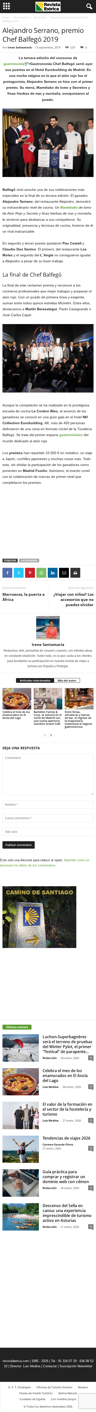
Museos (83, 1387)
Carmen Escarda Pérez (58, 1144)
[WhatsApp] (41, 573)
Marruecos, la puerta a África (23, 597)
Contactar (50, 1366)
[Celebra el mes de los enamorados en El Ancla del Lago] (16, 698)
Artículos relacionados (35, 680)
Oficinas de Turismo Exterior (54, 1387)
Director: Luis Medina (25, 1366)
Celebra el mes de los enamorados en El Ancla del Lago (16, 715)
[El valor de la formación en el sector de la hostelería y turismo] (20, 1115)
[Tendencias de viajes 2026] (20, 1149)
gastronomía (14, 64)
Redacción (50, 1058)
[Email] (64, 573)
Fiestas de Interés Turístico (36, 1393)
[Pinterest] (30, 573)
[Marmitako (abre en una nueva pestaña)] (59, 207)
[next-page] (50, 735)
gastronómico (71, 435)
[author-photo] (48, 628)
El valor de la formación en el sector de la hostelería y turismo (67, 1109)
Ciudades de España (32, 1399)
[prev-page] (45, 735)
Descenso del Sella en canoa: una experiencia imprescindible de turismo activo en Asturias (67, 1213)
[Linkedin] (53, 573)
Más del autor (67, 680)
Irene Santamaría (20, 47)
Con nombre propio (63, 1399)
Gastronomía (21, 17)
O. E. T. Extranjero (19, 1387)
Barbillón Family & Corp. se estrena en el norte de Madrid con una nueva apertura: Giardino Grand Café (48, 718)
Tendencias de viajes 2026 (66, 1138)
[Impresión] (75, 573)
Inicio (5, 17)
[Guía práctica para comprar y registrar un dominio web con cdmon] (20, 1183)
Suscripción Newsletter (76, 1366)
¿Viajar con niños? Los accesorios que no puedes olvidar (73, 599)
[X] (19, 573)
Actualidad (39, 17)
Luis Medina (51, 1087)
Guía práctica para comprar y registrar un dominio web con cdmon (66, 1176)
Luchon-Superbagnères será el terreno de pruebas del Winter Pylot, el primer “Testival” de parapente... (67, 1044)
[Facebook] (7, 573)
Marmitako (69, 207)
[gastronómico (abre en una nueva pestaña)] (58, 435)
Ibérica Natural (67, 1393)
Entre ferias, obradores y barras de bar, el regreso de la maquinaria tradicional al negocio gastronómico (78, 719)
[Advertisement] (48, 522)
